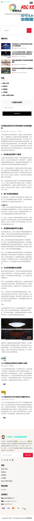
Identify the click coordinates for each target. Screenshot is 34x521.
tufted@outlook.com (10, 501)
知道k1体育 (6, 83)
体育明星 (5, 89)
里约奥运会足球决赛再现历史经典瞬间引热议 (22, 69)
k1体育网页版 (28, 518)
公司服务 (5, 92)
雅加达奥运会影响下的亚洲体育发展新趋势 (22, 61)
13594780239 (8, 504)
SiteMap (3, 489)
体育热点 (5, 86)
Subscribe (17, 113)
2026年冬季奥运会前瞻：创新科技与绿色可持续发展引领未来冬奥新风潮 (22, 53)
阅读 (4, 384)
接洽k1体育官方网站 (8, 95)
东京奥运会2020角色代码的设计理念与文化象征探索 (22, 45)
